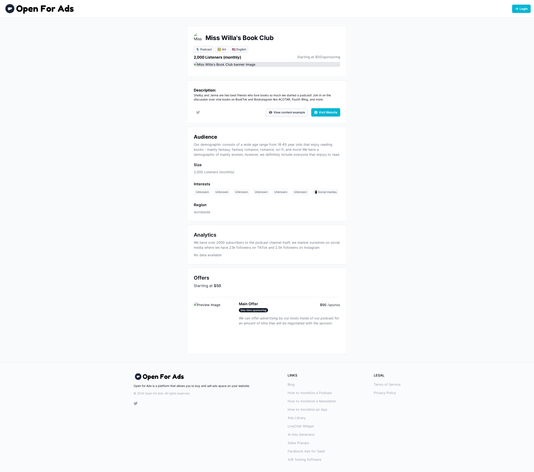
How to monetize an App (307, 409)
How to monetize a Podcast (310, 393)
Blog (291, 384)
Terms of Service (387, 384)
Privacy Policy (385, 393)
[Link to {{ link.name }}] (136, 404)
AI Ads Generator (301, 434)
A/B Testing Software (304, 459)
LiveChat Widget (301, 426)
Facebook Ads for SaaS (306, 451)
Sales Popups (298, 443)
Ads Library (297, 418)
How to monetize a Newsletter (312, 401)
